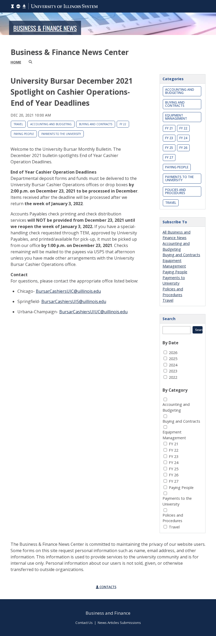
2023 (173, 371)
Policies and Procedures (175, 191)
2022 (173, 377)
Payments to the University (61, 134)
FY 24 (183, 138)
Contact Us (84, 622)
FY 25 (169, 147)
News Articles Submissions (119, 622)
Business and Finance (108, 613)
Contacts (107, 587)
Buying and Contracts (95, 124)
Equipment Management (176, 117)
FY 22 (123, 124)
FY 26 (183, 147)
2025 (173, 358)
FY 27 (169, 157)
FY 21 (169, 128)
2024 (173, 364)
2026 (173, 352)
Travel (18, 124)
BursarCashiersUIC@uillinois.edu (68, 291)
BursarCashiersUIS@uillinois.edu (73, 301)
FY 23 (169, 138)
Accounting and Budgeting (51, 124)
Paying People (24, 134)
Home (16, 62)
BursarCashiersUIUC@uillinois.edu (93, 312)
